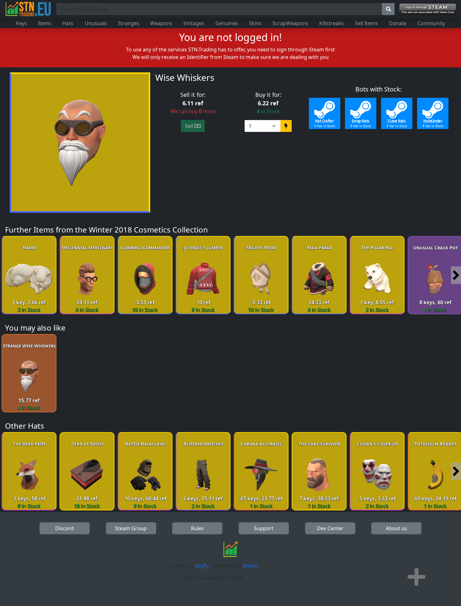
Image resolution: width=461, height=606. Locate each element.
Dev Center (330, 528)
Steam (249, 565)
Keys (21, 23)
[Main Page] (28, 9)
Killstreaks (331, 23)
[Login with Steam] (428, 9)
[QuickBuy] (286, 126)
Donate (397, 23)
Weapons (161, 23)
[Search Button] (388, 9)
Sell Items (366, 23)
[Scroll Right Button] (456, 275)
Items (44, 23)
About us (396, 528)
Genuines (226, 23)
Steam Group (131, 528)
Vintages (193, 23)
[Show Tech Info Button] (416, 577)
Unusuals (96, 23)
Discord (64, 528)
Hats (67, 23)
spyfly (202, 565)
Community (431, 23)
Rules (197, 528)
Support (263, 528)
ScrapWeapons (290, 23)
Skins (255, 23)
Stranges (128, 23)
